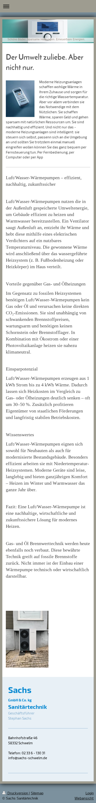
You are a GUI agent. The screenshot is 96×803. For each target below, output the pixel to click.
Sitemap (37, 793)
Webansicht (84, 798)
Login (90, 793)
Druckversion (18, 793)
